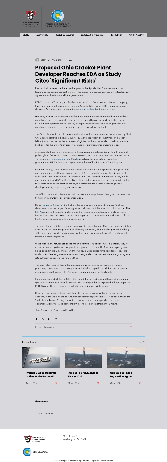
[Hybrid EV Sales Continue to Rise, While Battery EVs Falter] (41, 357)
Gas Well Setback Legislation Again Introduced (121, 374)
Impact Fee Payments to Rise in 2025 (83, 374)
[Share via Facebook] (36, 319)
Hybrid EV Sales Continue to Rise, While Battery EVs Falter (41, 374)
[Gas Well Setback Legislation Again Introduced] (126, 357)
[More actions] (130, 59)
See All (142, 342)
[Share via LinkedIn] (49, 319)
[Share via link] (55, 319)
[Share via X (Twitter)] (43, 319)
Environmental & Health (63, 310)
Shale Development (44, 310)
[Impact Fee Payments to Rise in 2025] (83, 357)
